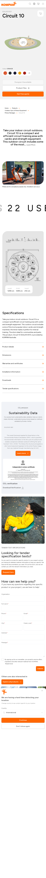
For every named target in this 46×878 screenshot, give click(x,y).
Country (4, 708)
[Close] (42, 690)
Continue (23, 720)
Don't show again (23, 726)
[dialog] (23, 439)
